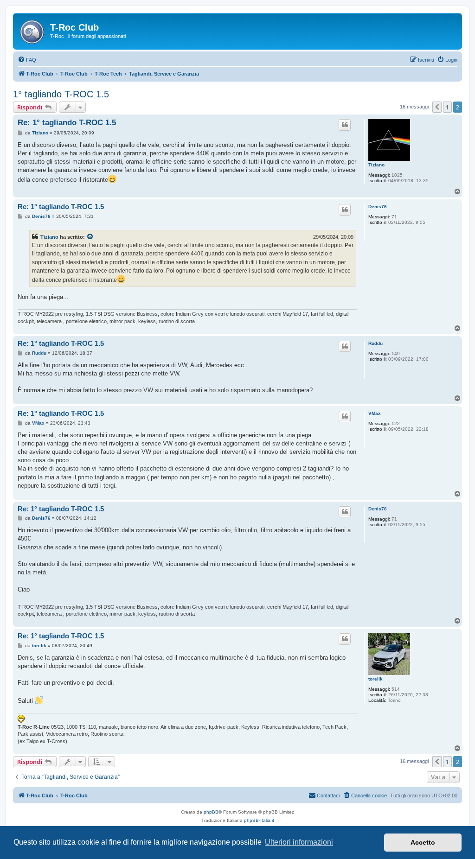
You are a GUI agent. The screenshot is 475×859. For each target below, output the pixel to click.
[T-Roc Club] (32, 30)
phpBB (211, 811)
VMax (374, 413)
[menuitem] (27, 59)
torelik (375, 678)
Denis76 (377, 206)
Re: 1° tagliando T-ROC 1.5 (67, 122)
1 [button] (447, 107)
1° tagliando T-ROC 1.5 (61, 94)
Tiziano (376, 164)
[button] (437, 107)
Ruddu (375, 343)
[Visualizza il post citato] (90, 237)
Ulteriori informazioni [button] (299, 842)
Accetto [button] (423, 842)
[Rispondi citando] (345, 124)
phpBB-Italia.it (259, 820)
